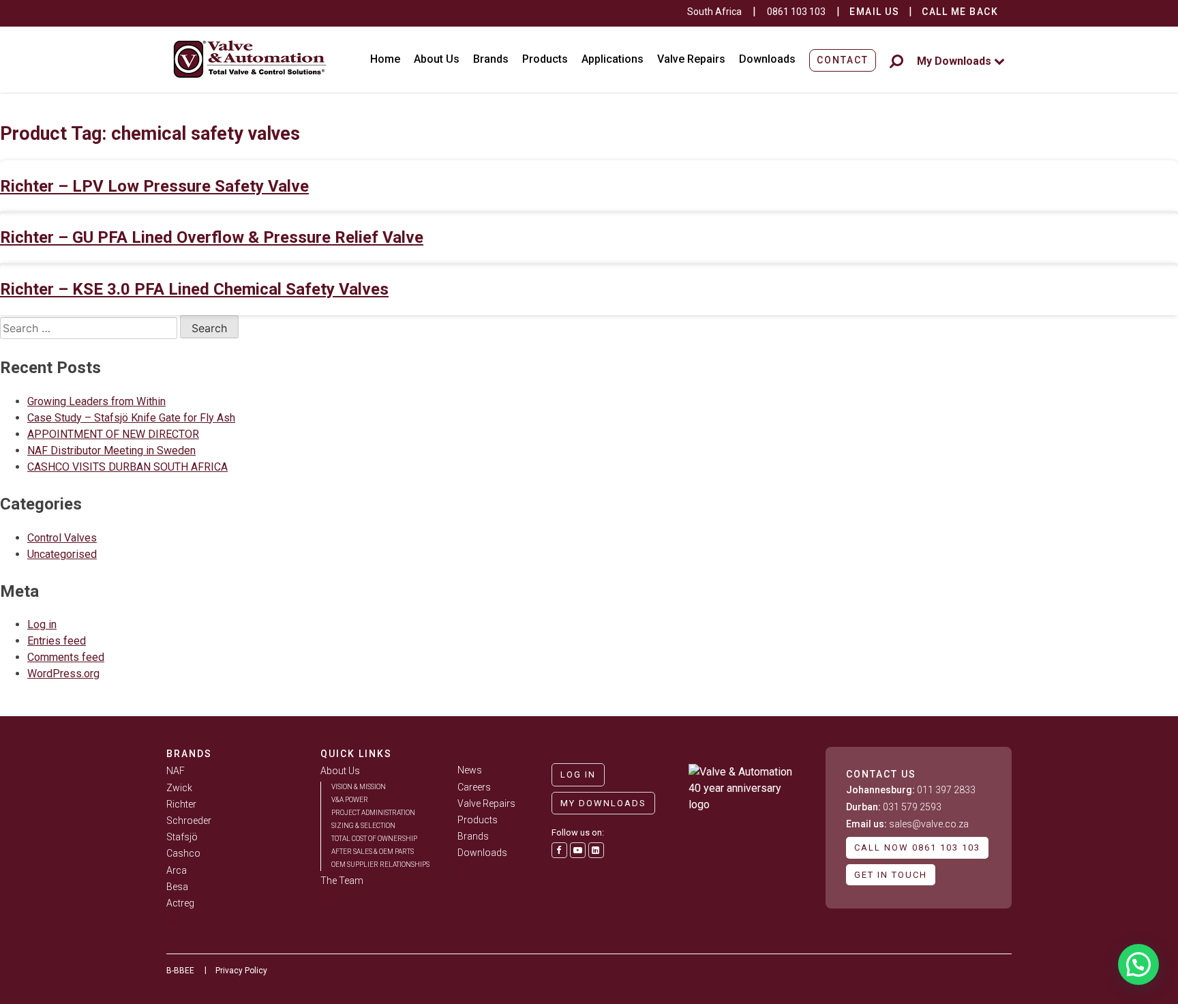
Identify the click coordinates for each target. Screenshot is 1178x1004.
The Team (341, 880)
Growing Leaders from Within (96, 401)
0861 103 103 (796, 11)
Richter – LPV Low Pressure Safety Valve (154, 186)
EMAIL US (874, 11)
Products (545, 59)
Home (385, 59)
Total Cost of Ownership (374, 838)
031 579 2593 (893, 806)
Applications (613, 59)
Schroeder (188, 820)
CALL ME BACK (960, 11)
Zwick (179, 787)
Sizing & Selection (363, 825)
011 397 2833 (911, 789)
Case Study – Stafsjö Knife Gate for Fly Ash (131, 417)
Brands (491, 59)
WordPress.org (63, 673)
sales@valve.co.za (907, 823)
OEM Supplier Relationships (380, 864)
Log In (578, 774)
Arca (176, 870)
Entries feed (56, 640)
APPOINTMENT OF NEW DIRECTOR (113, 434)
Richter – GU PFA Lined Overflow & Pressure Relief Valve (211, 237)
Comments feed (65, 657)
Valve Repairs (691, 59)
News (469, 770)
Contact (843, 60)
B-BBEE (180, 970)
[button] (1138, 964)
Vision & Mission (358, 787)
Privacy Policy (241, 970)
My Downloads (955, 61)
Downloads (767, 59)
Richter (181, 804)
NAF (175, 770)
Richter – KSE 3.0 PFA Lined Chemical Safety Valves (194, 289)
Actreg (180, 903)
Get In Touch (890, 875)
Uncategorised (62, 554)
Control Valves (62, 537)
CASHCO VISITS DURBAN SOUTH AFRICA (127, 466)
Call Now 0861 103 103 (917, 847)
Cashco (183, 853)
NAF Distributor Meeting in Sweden (111, 450)
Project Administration (373, 812)
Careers (474, 787)
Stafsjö (182, 836)
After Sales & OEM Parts (372, 851)
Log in (42, 624)
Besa (177, 886)
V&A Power (349, 799)
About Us (436, 59)
